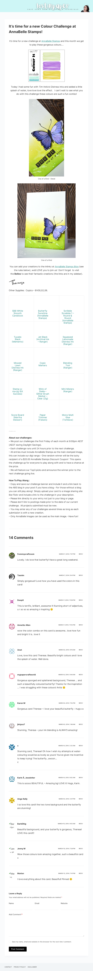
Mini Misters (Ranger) (68, 390)
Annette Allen (23, 625)
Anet (19, 650)
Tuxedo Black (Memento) (17, 339)
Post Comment (17, 949)
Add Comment (15, 914)
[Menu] (87, 6)
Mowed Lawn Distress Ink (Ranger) (18, 366)
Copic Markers (43, 364)
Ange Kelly (22, 799)
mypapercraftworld (26, 674)
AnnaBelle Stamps (50, 41)
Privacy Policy (20, 967)
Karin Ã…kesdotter (26, 777)
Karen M (21, 703)
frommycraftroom (25, 554)
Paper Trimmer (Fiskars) (42, 417)
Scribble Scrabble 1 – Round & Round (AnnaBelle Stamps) (68, 317)
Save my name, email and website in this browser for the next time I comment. (42, 942)
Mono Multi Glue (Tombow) (68, 417)
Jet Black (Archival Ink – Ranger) (42, 339)
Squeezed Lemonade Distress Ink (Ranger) (68, 340)
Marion (20, 873)
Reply (81, 554)
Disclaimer (32, 967)
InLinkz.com (12, 431)
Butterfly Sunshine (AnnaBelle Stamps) (42, 314)
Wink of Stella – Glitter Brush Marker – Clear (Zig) (42, 394)
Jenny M (21, 848)
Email (37, 903)
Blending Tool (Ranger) (67, 365)
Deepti (20, 600)
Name (11, 903)
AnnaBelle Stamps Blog (67, 266)
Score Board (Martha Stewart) (17, 417)
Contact (8, 967)
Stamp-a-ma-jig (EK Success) (17, 391)
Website (64, 903)
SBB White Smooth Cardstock (17, 313)
